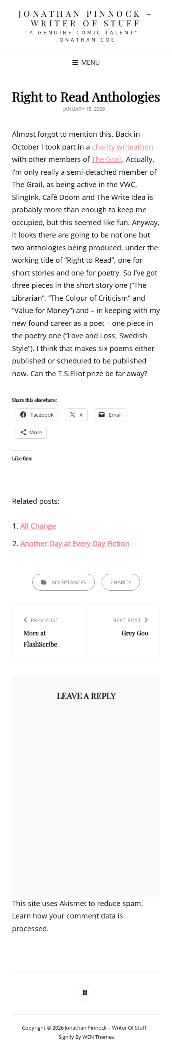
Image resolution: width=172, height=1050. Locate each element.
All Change (38, 526)
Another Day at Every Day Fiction (75, 543)
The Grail (107, 159)
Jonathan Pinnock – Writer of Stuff (86, 18)
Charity (120, 582)
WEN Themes (98, 1036)
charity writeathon (122, 147)
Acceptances (69, 582)
